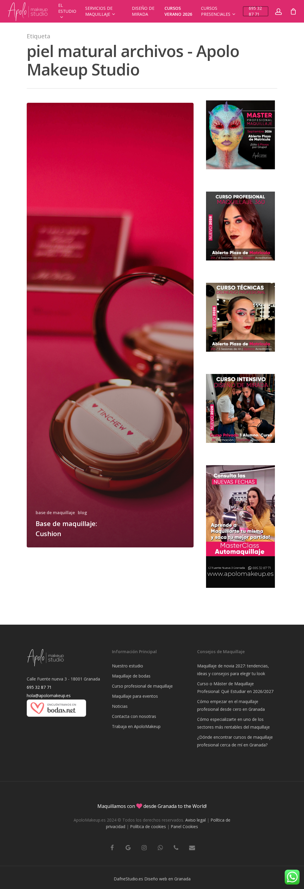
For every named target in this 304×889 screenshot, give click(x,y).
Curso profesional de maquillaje (142, 686)
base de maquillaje (55, 512)
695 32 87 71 (255, 11)
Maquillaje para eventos (135, 696)
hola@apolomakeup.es (49, 695)
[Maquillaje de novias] (56, 719)
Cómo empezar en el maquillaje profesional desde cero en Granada (231, 705)
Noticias (120, 706)
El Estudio (67, 8)
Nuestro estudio (127, 666)
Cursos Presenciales (215, 11)
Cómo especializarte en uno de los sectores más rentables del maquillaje (233, 723)
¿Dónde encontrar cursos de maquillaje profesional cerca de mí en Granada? (235, 741)
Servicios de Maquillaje (99, 11)
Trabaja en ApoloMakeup (136, 726)
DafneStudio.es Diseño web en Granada (152, 879)
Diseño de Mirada (143, 11)
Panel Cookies (184, 826)
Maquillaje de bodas (131, 676)
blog (82, 512)
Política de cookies (148, 826)
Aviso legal (195, 820)
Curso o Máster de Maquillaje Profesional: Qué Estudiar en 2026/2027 (235, 687)
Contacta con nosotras (134, 716)
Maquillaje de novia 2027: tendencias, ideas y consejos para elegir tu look (233, 669)
